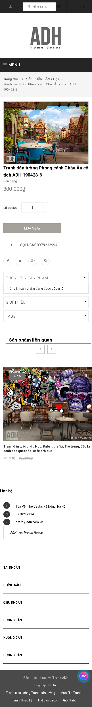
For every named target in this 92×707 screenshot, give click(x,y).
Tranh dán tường (43, 693)
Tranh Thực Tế (21, 700)
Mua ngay (32, 228)
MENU (13, 65)
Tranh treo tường (18, 693)
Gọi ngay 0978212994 (38, 245)
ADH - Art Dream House (26, 532)
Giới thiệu (69, 700)
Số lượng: (10, 208)
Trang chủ (11, 79)
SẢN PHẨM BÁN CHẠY (42, 79)
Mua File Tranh (71, 693)
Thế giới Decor (48, 700)
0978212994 (25, 514)
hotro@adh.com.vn (29, 522)
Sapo (55, 685)
